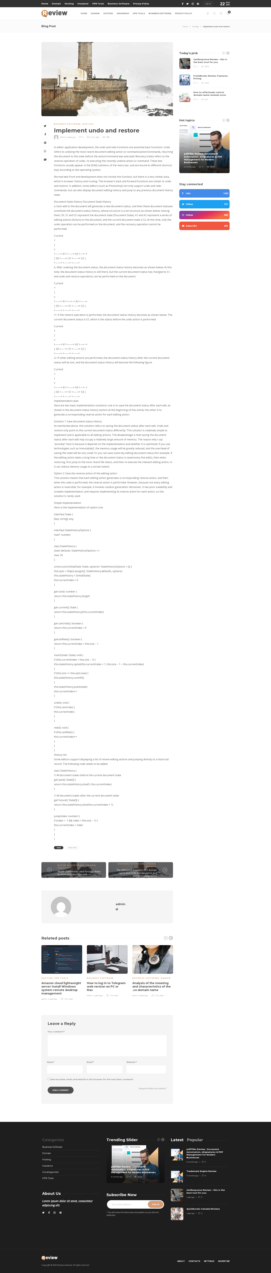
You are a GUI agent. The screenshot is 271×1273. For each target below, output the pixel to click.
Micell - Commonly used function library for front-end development (79, 873)
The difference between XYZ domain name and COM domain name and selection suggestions (137, 873)
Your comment (56, 1032)
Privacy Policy (141, 3)
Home (44, 3)
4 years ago (52, 999)
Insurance (82, 3)
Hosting (69, 3)
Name (50, 1062)
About (181, 1261)
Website (131, 1062)
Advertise (224, 1261)
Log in (208, 4)
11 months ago (192, 1176)
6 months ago (189, 167)
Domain (56, 3)
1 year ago (190, 1197)
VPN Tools (98, 3)
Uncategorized (50, 1172)
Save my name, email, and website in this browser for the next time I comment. (91, 1079)
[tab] (177, 1140)
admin (63, 137)
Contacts (194, 1261)
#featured (72, 848)
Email (90, 1062)
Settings (209, 1261)
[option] (62, 972)
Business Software (118, 3)
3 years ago (70, 137)
